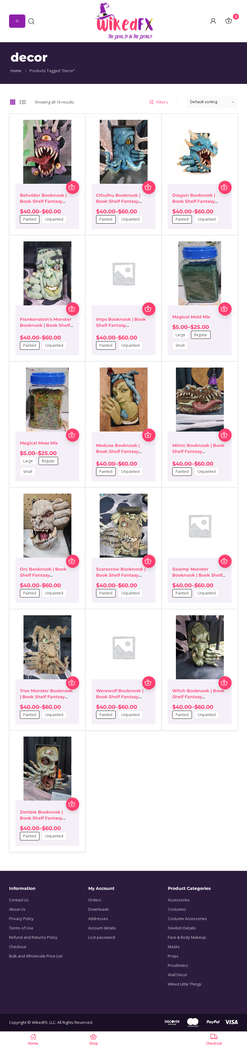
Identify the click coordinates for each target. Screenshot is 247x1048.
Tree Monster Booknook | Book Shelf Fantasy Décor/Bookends (46, 697)
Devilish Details (182, 928)
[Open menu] (17, 21)
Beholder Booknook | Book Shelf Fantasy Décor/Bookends (43, 201)
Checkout (17, 946)
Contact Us (19, 900)
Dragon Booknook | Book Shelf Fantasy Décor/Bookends (193, 201)
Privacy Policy (21, 918)
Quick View (72, 174)
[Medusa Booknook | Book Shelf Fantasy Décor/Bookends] (123, 400)
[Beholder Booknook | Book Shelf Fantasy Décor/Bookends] (47, 152)
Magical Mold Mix (191, 317)
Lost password (101, 937)
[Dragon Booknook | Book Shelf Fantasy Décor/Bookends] (200, 152)
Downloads (98, 909)
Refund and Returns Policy (33, 937)
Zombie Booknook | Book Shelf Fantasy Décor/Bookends (41, 818)
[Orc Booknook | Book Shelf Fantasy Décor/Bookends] (47, 526)
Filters (162, 102)
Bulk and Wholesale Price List (35, 956)
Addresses (98, 918)
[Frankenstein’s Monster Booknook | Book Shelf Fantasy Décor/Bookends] (47, 273)
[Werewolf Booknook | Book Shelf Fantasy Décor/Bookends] (123, 647)
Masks (174, 946)
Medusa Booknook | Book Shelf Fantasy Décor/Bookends (118, 451)
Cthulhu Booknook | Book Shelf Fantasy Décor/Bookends (118, 201)
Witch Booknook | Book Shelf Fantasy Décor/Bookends (198, 697)
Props (173, 956)
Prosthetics (178, 965)
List (23, 102)
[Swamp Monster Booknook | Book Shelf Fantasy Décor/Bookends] (200, 526)
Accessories (179, 900)
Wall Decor (177, 974)
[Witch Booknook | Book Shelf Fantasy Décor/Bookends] (200, 647)
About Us (17, 909)
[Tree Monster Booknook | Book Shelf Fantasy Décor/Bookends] (47, 647)
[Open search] (32, 21)
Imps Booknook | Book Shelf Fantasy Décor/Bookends (121, 325)
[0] (228, 21)
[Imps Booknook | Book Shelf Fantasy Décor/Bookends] (123, 273)
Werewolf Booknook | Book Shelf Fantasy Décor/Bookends (119, 697)
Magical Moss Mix (39, 443)
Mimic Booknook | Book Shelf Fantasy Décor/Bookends (198, 451)
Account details (102, 928)
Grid (13, 102)
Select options (72, 187)
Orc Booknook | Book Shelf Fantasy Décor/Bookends (43, 575)
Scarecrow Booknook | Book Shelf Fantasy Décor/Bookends (120, 575)
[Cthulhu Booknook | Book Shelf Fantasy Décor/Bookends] (123, 152)
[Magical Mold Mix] (200, 273)
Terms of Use (21, 928)
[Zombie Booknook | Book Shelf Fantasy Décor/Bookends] (47, 769)
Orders (94, 900)
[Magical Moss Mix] (47, 400)
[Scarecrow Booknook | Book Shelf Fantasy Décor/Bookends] (123, 526)
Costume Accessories (187, 918)
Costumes (177, 909)
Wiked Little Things (185, 984)
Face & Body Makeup (187, 937)
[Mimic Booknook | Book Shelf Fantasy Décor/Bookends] (200, 400)
